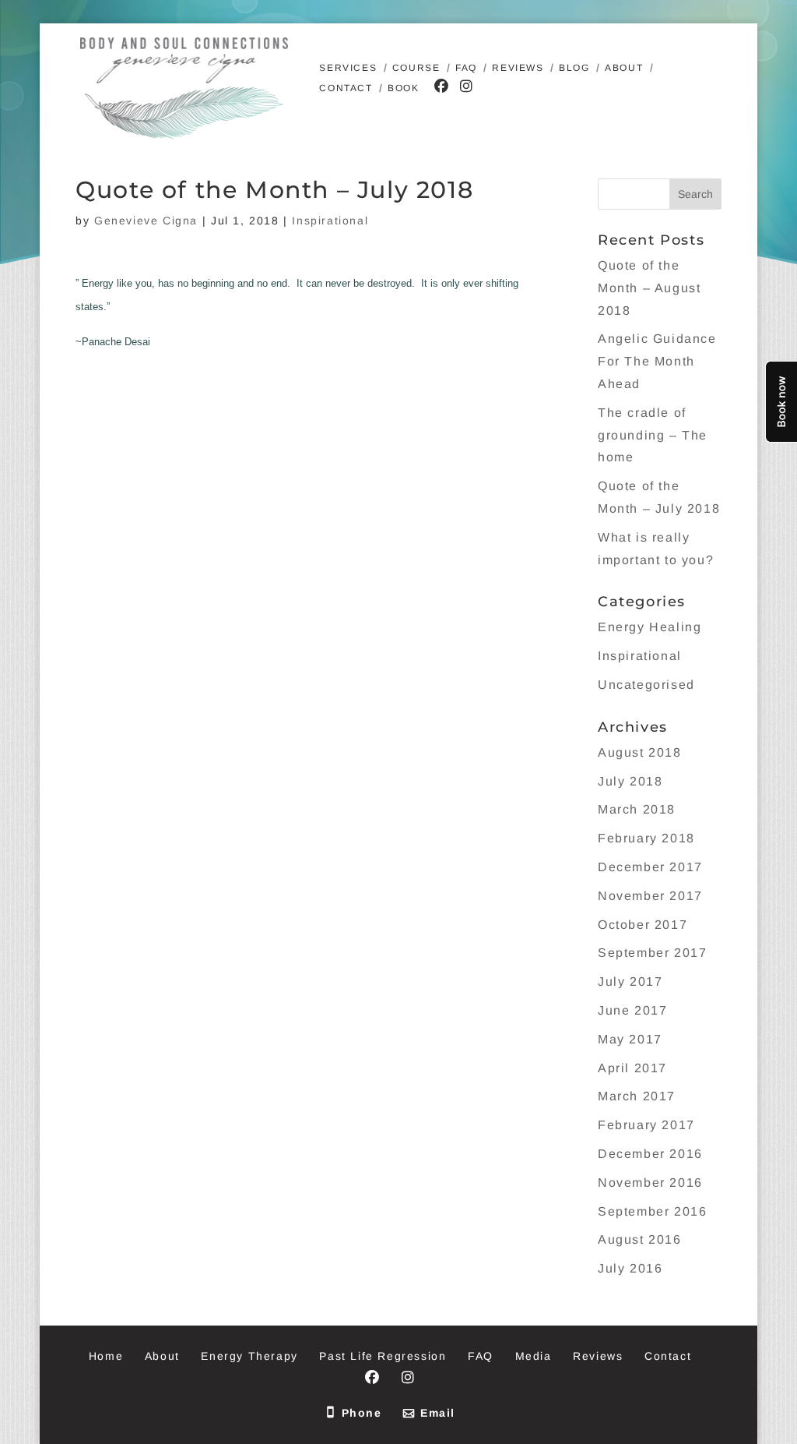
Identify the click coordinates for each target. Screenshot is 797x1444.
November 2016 (650, 1182)
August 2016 (640, 1239)
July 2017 (630, 981)
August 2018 (640, 752)
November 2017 (650, 895)
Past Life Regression (382, 1356)
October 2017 (642, 924)
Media (533, 1356)
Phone (362, 1413)
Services (348, 67)
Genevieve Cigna (146, 220)
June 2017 (632, 1010)
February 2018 (646, 838)
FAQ (466, 67)
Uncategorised (646, 684)
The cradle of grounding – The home (652, 435)
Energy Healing (649, 627)
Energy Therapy (249, 1356)
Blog (574, 67)
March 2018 (637, 809)
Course (416, 67)
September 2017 (652, 952)
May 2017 (630, 1039)
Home (106, 1356)
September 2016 (652, 1211)
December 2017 (650, 867)
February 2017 (646, 1125)
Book (403, 88)
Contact (345, 88)
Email (437, 1413)
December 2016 (650, 1153)
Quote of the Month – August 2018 (649, 288)
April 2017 (632, 1068)
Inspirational (330, 220)
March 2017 (637, 1096)
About (624, 67)
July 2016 (630, 1268)
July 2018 (630, 781)
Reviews (517, 67)
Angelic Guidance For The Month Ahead (657, 361)
